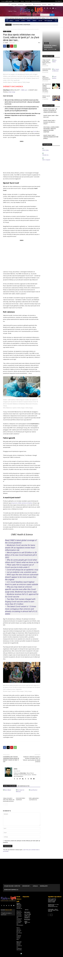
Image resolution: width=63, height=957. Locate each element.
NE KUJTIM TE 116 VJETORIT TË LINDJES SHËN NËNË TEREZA (50, 110)
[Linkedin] (6, 905)
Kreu (4, 29)
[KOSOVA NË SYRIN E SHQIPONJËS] (21, 793)
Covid (34, 131)
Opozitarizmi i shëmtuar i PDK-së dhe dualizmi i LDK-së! (27, 914)
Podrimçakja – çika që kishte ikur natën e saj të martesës (53, 910)
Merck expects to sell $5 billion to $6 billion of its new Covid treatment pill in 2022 (21, 555)
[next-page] (6, 804)
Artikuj (8, 29)
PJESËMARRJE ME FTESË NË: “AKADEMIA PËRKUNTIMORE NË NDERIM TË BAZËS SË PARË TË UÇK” (11, 759)
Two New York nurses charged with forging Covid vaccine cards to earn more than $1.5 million (20, 601)
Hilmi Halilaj (46, 127)
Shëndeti (9, 31)
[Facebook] (44, 8)
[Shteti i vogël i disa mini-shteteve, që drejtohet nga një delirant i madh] (60, 899)
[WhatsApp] (15, 46)
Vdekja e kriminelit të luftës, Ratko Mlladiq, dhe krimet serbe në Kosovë (8, 800)
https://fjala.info (17, 771)
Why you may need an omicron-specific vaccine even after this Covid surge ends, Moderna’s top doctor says (20, 589)
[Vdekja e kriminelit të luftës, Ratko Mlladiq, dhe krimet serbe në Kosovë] (8, 793)
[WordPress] (31, 779)
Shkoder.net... (20, 908)
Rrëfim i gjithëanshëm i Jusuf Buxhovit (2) (23, 24)
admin (6, 42)
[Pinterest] (11, 46)
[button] (53, 12)
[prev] (54, 25)
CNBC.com (24, 90)
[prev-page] (4, 804)
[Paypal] (20, 779)
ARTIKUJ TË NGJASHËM (10, 786)
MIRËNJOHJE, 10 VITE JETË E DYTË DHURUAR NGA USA (53, 905)
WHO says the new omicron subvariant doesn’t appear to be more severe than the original (21, 577)
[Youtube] (53, 8)
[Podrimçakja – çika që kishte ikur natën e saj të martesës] (60, 910)
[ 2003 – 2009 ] (49, 18)
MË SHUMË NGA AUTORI (23, 786)
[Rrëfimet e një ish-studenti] (56, 98)
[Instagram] (47, 8)
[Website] (29, 779)
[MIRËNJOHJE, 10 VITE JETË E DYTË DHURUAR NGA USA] (60, 905)
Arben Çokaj (11, 92)
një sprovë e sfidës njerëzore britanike (21, 503)
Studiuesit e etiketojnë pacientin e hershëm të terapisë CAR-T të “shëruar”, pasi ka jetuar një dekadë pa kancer (31, 759)
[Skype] (23, 779)
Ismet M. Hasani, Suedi (48, 109)
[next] (57, 25)
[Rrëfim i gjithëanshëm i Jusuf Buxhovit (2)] (34, 793)
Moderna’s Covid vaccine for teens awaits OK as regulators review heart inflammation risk (20, 547)
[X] (50, 8)
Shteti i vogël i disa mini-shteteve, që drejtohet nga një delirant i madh (52, 900)
